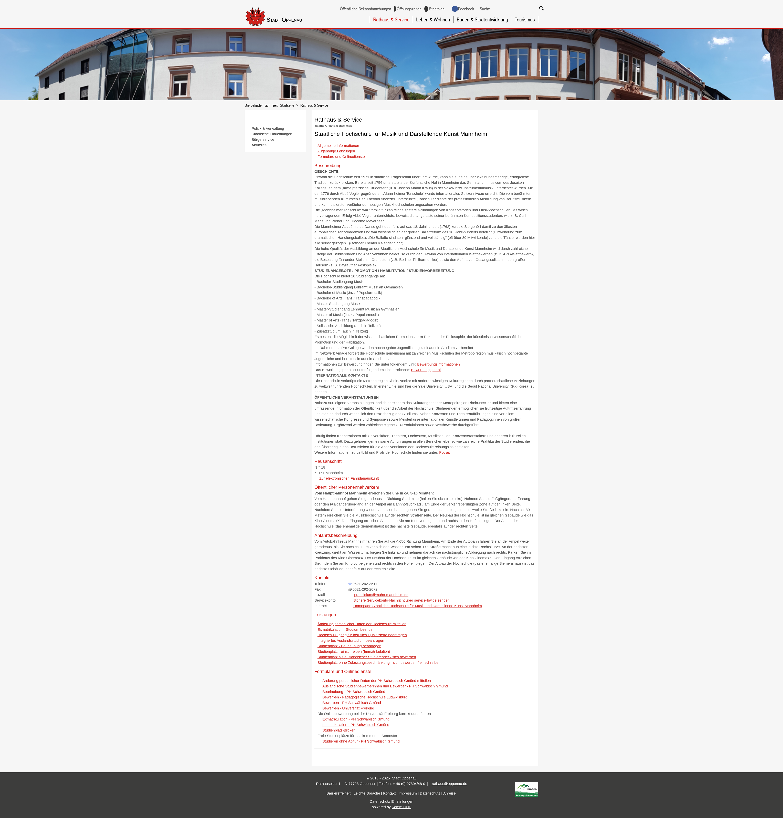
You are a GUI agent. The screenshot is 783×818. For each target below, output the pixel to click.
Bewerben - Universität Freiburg (348, 708)
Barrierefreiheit (338, 793)
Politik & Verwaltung (268, 128)
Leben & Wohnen (433, 19)
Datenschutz (430, 793)
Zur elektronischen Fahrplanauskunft (349, 478)
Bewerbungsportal (426, 370)
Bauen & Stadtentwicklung (482, 19)
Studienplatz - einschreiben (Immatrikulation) (353, 652)
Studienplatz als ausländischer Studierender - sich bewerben (366, 657)
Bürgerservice (263, 139)
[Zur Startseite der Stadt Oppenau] (282, 26)
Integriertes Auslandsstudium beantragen (350, 640)
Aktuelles (259, 145)
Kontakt (389, 793)
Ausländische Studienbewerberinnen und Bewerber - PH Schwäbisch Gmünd (385, 686)
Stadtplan (437, 8)
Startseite (287, 105)
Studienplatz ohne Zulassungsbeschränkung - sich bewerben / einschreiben (378, 663)
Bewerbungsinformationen (438, 364)
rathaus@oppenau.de (449, 784)
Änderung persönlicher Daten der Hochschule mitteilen (361, 624)
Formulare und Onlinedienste (341, 157)
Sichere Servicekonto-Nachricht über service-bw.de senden (401, 600)
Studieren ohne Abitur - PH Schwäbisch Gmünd (361, 741)
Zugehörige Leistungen (336, 151)
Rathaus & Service (391, 19)
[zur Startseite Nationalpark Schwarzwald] (526, 796)
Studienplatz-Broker (338, 730)
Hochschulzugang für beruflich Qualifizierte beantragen (362, 635)
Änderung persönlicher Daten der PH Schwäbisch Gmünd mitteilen (376, 681)
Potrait (444, 452)
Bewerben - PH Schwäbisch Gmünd (351, 703)
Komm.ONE (401, 807)
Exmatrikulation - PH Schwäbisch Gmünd (355, 719)
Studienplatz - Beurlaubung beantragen (349, 646)
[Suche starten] (541, 8)
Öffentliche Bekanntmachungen (365, 8)
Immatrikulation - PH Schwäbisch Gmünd (355, 725)
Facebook (466, 8)
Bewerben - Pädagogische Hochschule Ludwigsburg (364, 697)
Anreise (449, 793)
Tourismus (525, 19)
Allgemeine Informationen (338, 146)
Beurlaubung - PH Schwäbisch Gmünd (353, 692)
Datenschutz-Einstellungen (391, 801)
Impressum (408, 793)
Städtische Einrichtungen (272, 134)
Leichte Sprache (367, 793)
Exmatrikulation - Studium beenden (346, 629)
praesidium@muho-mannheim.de (381, 595)
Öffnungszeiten (409, 8)
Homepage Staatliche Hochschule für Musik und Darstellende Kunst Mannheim (417, 606)
